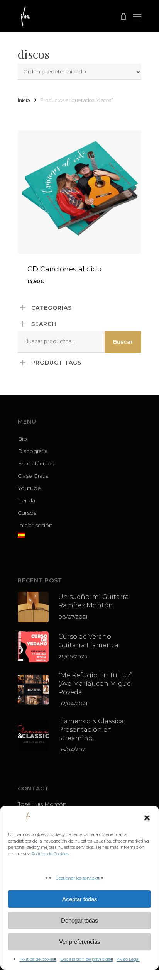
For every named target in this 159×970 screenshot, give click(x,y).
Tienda (26, 500)
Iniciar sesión (35, 525)
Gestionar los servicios (78, 878)
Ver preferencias (79, 941)
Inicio (24, 100)
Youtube (29, 488)
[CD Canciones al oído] (79, 192)
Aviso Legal (128, 959)
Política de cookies (38, 959)
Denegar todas (79, 920)
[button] (147, 818)
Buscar (123, 341)
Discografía (32, 451)
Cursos (27, 512)
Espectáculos (36, 463)
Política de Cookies (50, 853)
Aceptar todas (79, 899)
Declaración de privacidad (86, 959)
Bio (22, 438)
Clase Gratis (33, 475)
